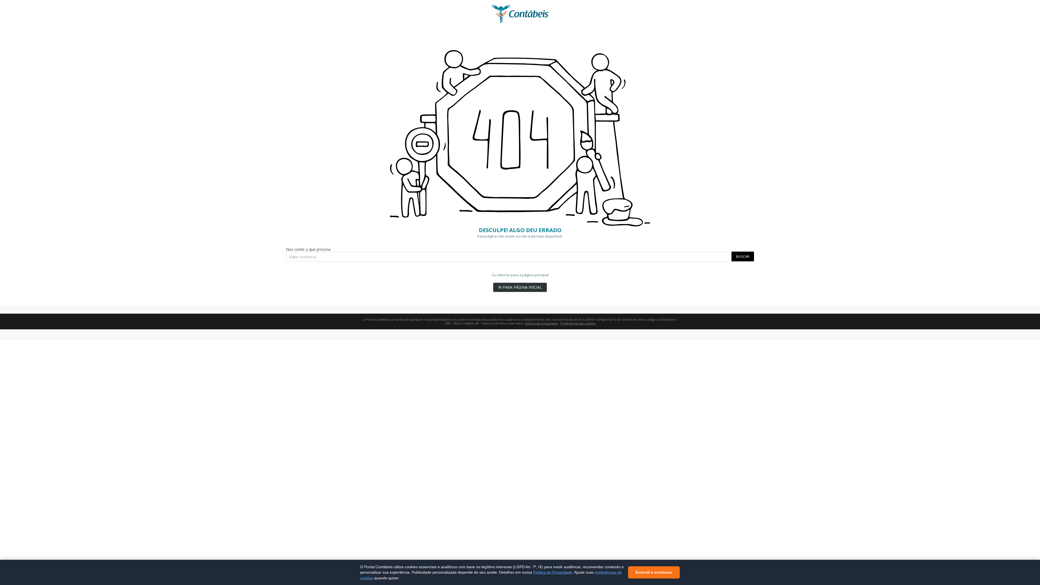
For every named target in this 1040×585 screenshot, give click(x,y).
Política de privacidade (541, 323)
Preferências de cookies (578, 323)
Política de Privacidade (552, 572)
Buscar (742, 256)
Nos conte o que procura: (308, 249)
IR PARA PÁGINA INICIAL (520, 287)
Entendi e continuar (654, 572)
